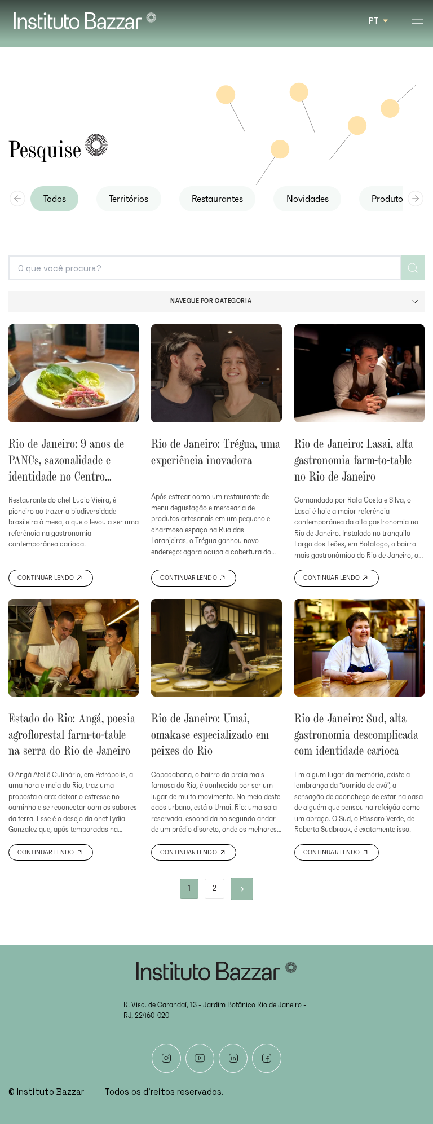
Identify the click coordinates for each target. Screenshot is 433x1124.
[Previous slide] (17, 198)
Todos (54, 199)
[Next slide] (416, 198)
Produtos (389, 199)
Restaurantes (217, 199)
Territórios (128, 199)
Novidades (307, 199)
